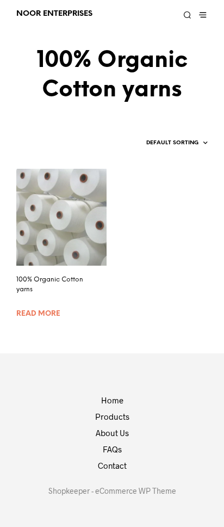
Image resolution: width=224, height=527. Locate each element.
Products (112, 416)
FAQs (112, 449)
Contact (112, 465)
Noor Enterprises (54, 13)
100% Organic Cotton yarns (49, 284)
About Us (112, 433)
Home (112, 400)
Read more (38, 313)
